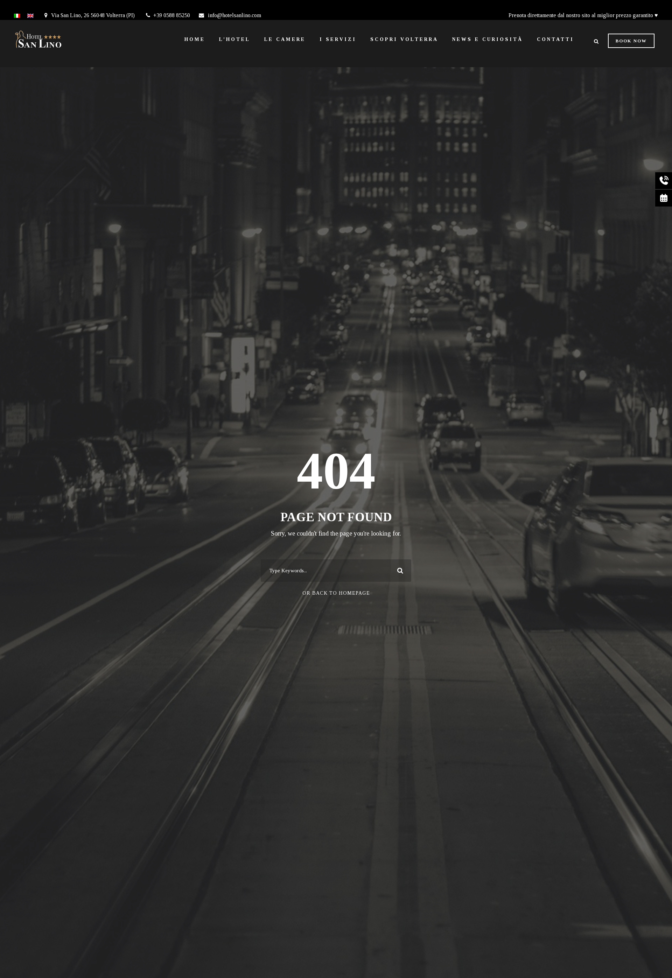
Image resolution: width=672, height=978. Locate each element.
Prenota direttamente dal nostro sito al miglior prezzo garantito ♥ (583, 15)
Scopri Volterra (404, 39)
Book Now (631, 40)
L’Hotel (234, 39)
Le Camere (285, 39)
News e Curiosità (487, 39)
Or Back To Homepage (336, 593)
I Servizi (338, 39)
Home (194, 39)
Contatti (555, 39)
